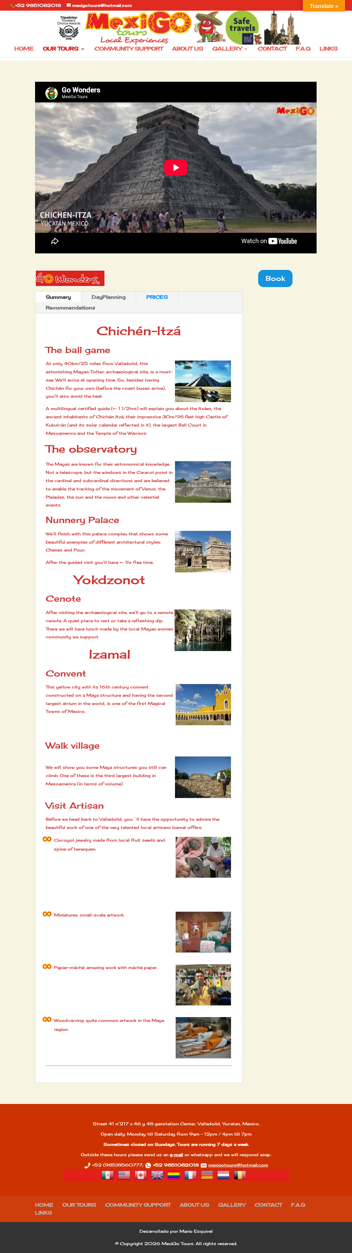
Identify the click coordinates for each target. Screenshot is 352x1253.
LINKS (329, 49)
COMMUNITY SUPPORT (129, 49)
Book (275, 278)
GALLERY (227, 49)
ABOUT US (187, 49)
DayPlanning (108, 297)
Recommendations (70, 307)
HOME (24, 49)
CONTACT (272, 49)
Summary (58, 297)
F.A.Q (303, 49)
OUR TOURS (60, 49)
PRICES (157, 297)
